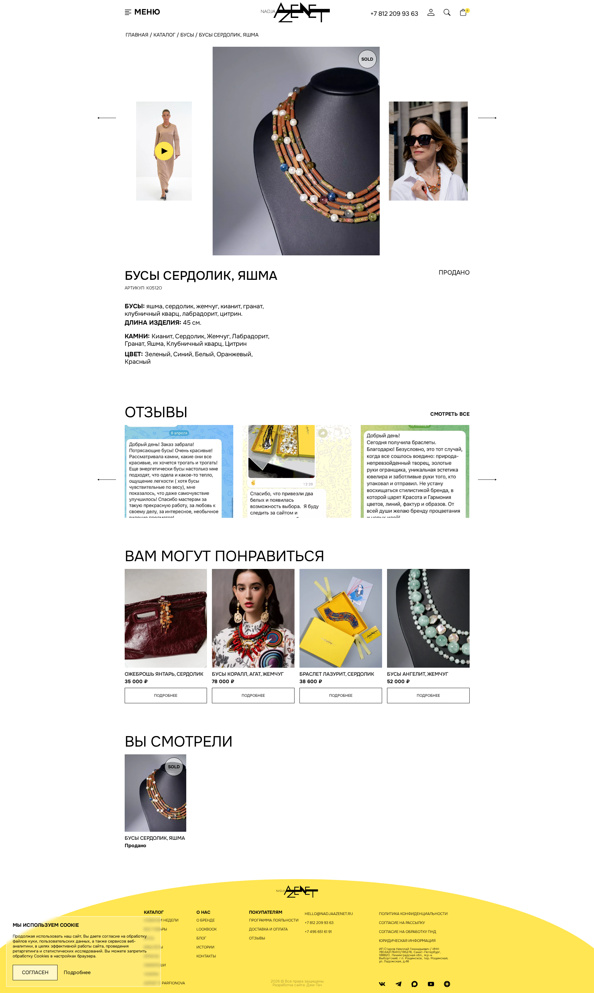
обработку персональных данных (358, 203)
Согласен (35, 972)
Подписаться (360, 185)
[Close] (409, 18)
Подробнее (77, 972)
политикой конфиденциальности (367, 210)
